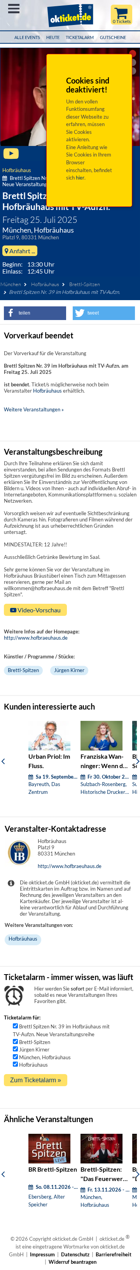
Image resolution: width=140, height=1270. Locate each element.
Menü (13, 8)
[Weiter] (138, 761)
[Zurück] (3, 761)
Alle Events (27, 37)
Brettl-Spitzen (84, 284)
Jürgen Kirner (69, 670)
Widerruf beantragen (72, 1262)
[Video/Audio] (11, 157)
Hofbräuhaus (16, 170)
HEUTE (53, 37)
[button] (35, 313)
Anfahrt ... (21, 250)
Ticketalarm (80, 37)
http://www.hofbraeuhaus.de (36, 638)
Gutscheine (113, 37)
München (10, 284)
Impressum (42, 1254)
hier (80, 177)
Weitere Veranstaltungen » (34, 409)
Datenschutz (75, 1254)
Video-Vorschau (38, 610)
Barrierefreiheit (113, 1254)
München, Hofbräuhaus (45, 1057)
